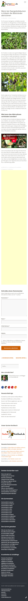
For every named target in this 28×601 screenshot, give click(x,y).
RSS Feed (15, 387)
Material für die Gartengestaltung (10, 542)
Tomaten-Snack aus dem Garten (9, 403)
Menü (25, 2)
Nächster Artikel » (21, 358)
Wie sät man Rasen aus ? (7, 530)
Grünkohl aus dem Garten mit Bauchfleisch (11, 396)
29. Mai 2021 (4, 18)
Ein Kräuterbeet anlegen (7, 533)
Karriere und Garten (6, 477)
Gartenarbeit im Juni (6, 511)
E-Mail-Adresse (5, 326)
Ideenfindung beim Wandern (8, 493)
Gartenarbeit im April (6, 507)
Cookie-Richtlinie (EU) (6, 597)
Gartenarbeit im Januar (7, 502)
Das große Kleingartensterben (9, 484)
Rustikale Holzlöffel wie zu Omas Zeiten (10, 399)
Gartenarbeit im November (8, 519)
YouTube (9, 387)
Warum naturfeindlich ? (7, 488)
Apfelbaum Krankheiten (7, 563)
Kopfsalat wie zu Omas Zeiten (8, 407)
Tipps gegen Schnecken (7, 575)
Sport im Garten (5, 486)
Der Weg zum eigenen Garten (8, 481)
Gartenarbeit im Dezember (8, 521)
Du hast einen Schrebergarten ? (9, 490)
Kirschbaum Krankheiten (7, 568)
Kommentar (4, 298)
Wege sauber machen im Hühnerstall (10, 410)
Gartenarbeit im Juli (6, 512)
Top (25, 597)
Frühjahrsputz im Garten (7, 476)
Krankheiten (10, 169)
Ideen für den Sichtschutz (8, 539)
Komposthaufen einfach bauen (9, 540)
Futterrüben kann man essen (8, 405)
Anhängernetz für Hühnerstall (8, 412)
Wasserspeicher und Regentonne (9, 544)
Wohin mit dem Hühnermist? (8, 416)
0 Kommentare (12, 18)
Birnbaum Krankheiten (7, 570)
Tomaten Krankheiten (7, 558)
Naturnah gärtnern (6, 474)
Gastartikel (3, 594)
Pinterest (12, 387)
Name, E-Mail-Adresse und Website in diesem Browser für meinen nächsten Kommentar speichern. (13, 342)
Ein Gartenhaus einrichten (8, 546)
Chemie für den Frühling (7, 479)
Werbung (3, 592)
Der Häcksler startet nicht (14, 459)
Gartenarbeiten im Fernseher (8, 491)
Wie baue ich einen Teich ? (8, 537)
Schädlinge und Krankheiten (15, 167)
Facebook (2, 387)
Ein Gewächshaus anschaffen (9, 547)
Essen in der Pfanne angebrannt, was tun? (11, 401)
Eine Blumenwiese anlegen (8, 532)
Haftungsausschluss (5, 590)
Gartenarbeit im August (7, 514)
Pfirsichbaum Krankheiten (8, 565)
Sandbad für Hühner (6, 414)
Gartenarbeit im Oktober (7, 518)
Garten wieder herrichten (8, 535)
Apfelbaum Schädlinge (7, 561)
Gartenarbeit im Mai (6, 509)
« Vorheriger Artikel (7, 358)
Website (3, 333)
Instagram (6, 387)
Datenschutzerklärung (6, 589)
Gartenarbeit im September (8, 516)
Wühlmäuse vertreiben (7, 574)
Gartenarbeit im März (7, 505)
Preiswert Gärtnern (6, 483)
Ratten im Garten (5, 572)
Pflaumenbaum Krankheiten (8, 567)
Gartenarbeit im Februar (7, 504)
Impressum (3, 595)
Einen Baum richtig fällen (8, 549)
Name (3, 319)
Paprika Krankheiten (6, 559)
